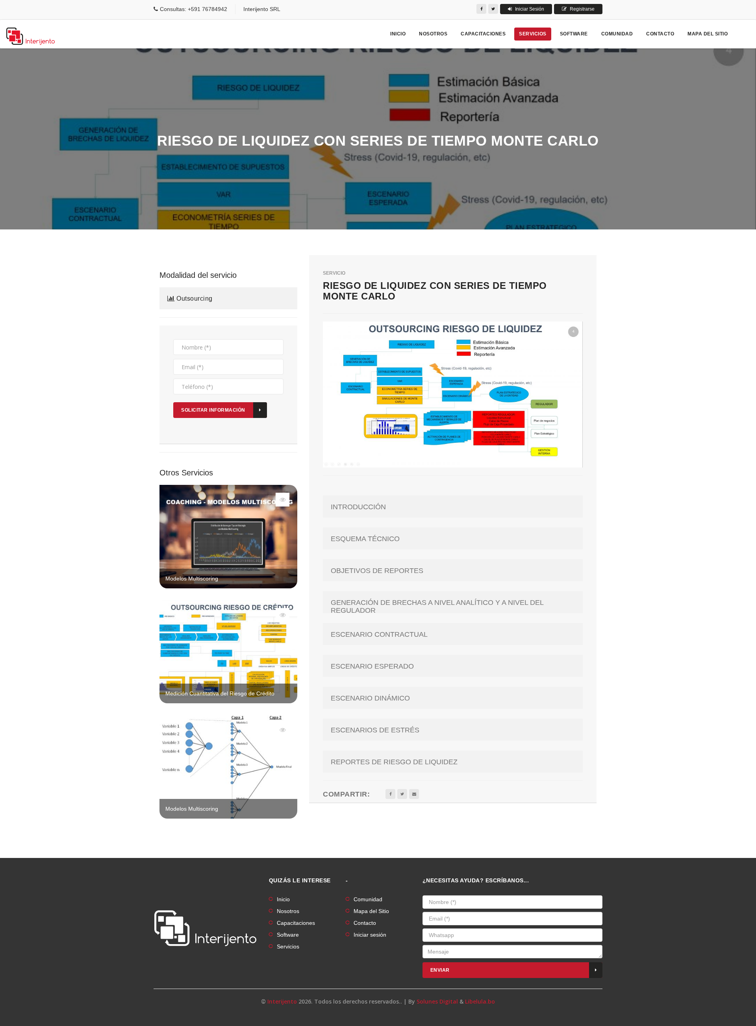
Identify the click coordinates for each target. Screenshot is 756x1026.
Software (574, 34)
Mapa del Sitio (371, 911)
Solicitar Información (213, 410)
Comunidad (617, 34)
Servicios (533, 34)
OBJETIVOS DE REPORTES (377, 571)
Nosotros (433, 34)
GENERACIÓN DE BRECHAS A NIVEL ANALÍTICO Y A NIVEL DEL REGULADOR (437, 606)
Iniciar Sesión (529, 9)
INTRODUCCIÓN (358, 507)
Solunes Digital (437, 1001)
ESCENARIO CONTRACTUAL (379, 634)
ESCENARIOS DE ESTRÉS (375, 730)
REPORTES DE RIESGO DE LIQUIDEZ (394, 762)
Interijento (282, 1001)
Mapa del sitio (707, 34)
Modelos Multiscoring (191, 578)
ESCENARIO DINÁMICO (370, 698)
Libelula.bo (480, 1001)
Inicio (398, 34)
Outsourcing (194, 298)
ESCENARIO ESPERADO (372, 666)
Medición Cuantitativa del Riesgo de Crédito (219, 693)
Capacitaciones (483, 34)
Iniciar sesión (370, 935)
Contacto (660, 34)
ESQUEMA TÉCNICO (365, 539)
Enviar (440, 970)
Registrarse (582, 9)
